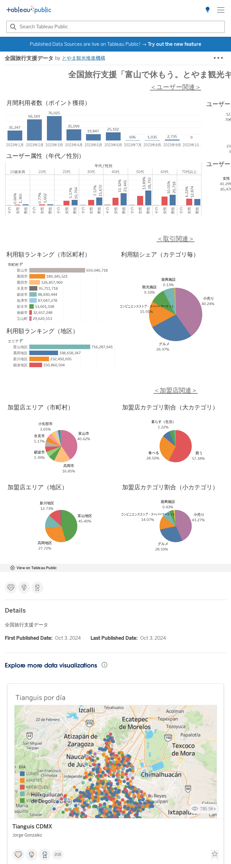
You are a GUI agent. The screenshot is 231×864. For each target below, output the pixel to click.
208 (57, 855)
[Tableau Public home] (29, 10)
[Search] (12, 26)
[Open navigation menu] (220, 10)
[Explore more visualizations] (207, 10)
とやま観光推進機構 (83, 58)
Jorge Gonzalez (27, 835)
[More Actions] (218, 58)
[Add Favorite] (215, 855)
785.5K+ (208, 809)
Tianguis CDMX (32, 826)
